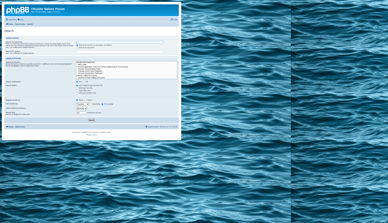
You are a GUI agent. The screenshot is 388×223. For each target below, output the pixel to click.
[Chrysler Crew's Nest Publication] (126, 71)
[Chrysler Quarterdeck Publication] (126, 73)
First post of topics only (87, 93)
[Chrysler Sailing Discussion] (126, 76)
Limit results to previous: (16, 108)
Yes (80, 82)
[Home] (18, 10)
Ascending (96, 104)
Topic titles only (84, 90)
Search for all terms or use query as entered (95, 45)
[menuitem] (20, 19)
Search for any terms (87, 47)
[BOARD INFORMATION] (126, 62)
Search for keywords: (14, 42)
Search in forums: (13, 62)
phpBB (83, 132)
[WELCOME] (126, 65)
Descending (108, 104)
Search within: (11, 85)
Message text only (85, 88)
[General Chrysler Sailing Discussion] (126, 78)
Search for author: (13, 51)
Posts (81, 100)
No (86, 82)
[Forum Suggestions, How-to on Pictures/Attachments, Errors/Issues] (126, 67)
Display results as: (13, 100)
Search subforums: (13, 82)
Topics (89, 100)
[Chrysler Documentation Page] (126, 69)
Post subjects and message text (91, 85)
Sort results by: (12, 104)
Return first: (10, 112)
